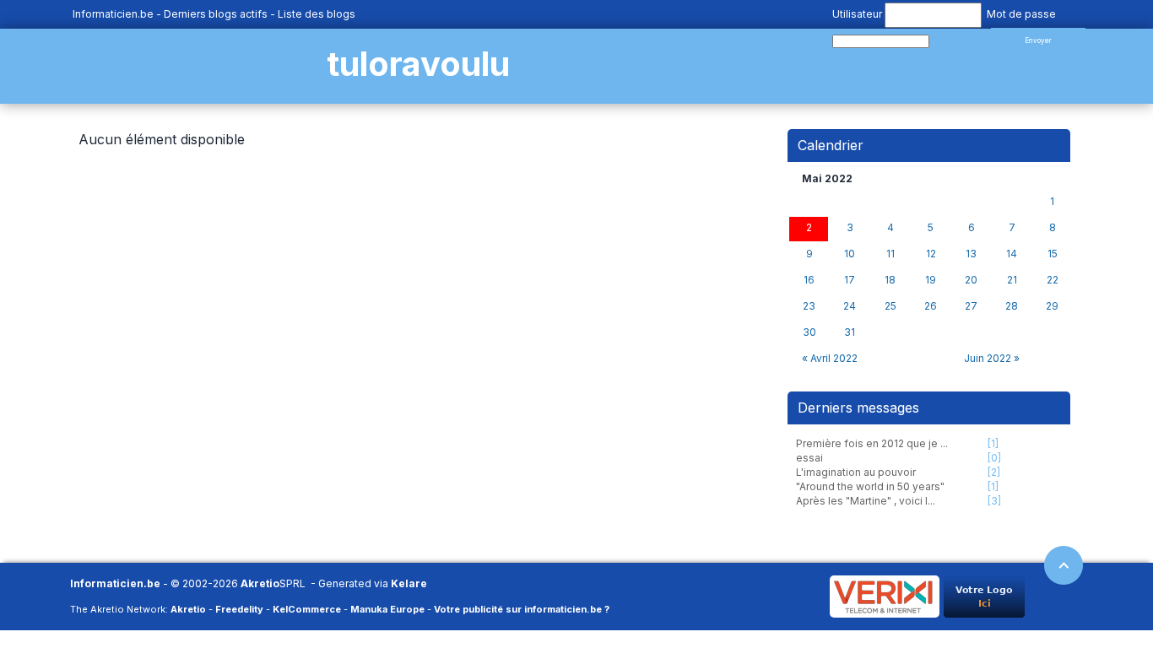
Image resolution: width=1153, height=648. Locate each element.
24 (849, 306)
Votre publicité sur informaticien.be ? (521, 609)
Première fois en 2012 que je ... (872, 443)
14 (1011, 254)
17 (849, 280)
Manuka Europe (387, 609)
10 (849, 254)
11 (890, 254)
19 (930, 280)
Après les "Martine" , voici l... (865, 500)
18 (890, 280)
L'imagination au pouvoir (856, 472)
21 (1012, 280)
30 (809, 332)
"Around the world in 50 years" (870, 486)
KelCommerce (307, 609)
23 (809, 306)
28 (1011, 306)
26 (930, 306)
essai (809, 457)
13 (971, 254)
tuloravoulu (418, 63)
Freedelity (239, 609)
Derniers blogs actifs (216, 14)
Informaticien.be (113, 14)
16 (809, 280)
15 (1052, 254)
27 (971, 306)
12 (931, 254)
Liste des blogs (316, 14)
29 (1052, 306)
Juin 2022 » (992, 358)
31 (849, 332)
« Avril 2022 (830, 358)
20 (971, 280)
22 (1052, 280)
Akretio (260, 583)
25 (890, 306)
